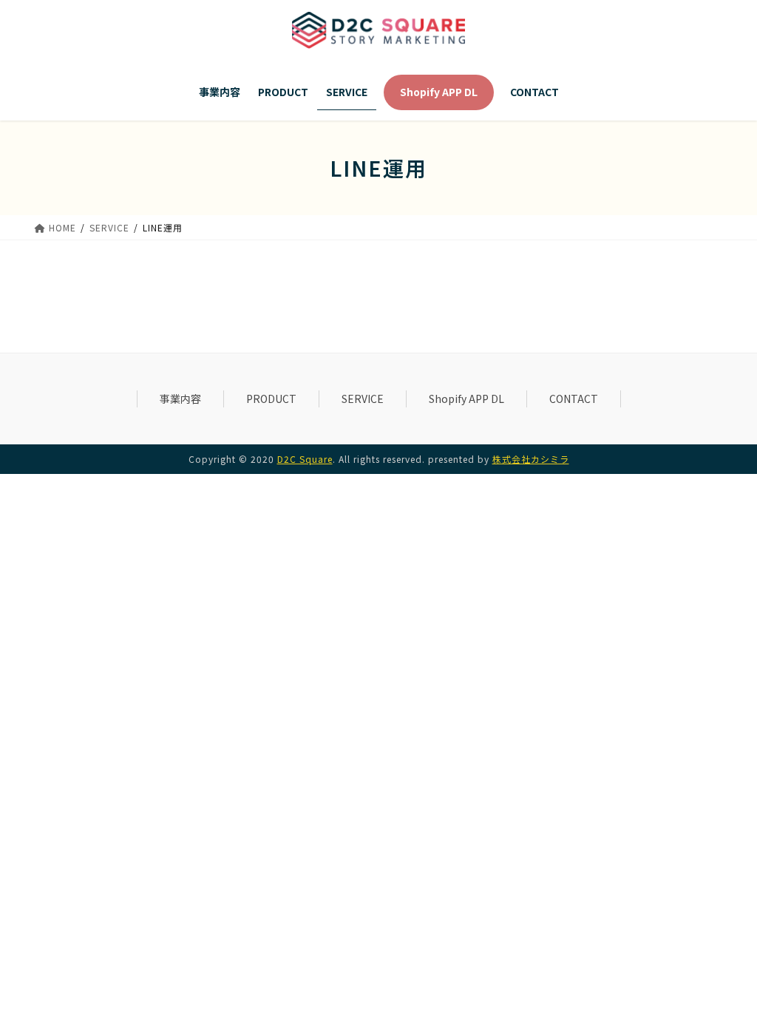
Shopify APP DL (466, 398)
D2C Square (305, 459)
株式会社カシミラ (530, 459)
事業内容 (180, 398)
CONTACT (573, 398)
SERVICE (363, 398)
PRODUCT (271, 398)
